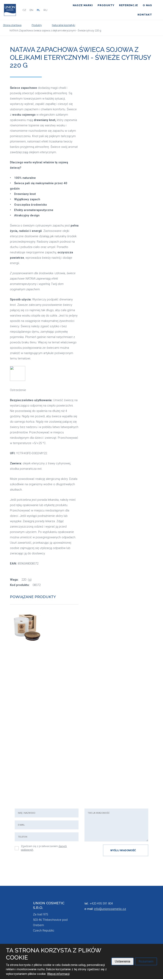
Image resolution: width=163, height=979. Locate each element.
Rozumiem (146, 961)
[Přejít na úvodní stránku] (10, 10)
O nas (147, 5)
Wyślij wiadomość (123, 850)
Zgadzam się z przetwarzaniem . (44, 848)
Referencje (128, 5)
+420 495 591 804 (101, 903)
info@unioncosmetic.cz (110, 909)
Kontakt (145, 14)
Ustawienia (122, 961)
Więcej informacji (58, 974)
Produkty (106, 5)
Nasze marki (83, 5)
